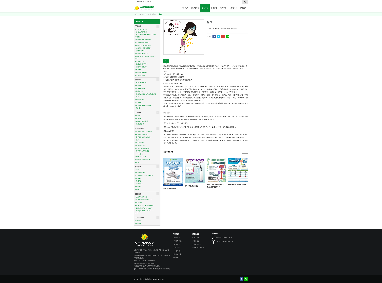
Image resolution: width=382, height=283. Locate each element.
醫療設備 (138, 194)
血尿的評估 (139, 154)
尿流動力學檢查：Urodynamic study (144, 212)
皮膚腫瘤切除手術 (141, 67)
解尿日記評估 (140, 142)
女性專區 (138, 112)
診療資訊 (214, 8)
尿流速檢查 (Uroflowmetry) (144, 208)
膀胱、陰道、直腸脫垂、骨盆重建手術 (145, 57)
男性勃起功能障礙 (141, 83)
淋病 (166, 60)
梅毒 (137, 189)
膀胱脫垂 (138, 118)
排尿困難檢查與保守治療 (143, 137)
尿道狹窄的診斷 (140, 145)
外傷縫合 (138, 220)
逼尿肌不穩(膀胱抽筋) (142, 148)
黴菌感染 (138, 186)
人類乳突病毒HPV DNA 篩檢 (144, 175)
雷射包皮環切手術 (191, 186)
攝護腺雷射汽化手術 (142, 64)
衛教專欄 (223, 8)
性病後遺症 (197, 244)
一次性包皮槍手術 (169, 188)
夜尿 (137, 162)
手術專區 (138, 26)
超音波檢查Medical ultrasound (144, 205)
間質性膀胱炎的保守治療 (143, 159)
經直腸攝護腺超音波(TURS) (144, 199)
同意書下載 (233, 8)
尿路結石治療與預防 (142, 134)
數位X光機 (139, 202)
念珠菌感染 (139, 184)
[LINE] (227, 36)
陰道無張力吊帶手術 (142, 53)
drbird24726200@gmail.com (225, 241)
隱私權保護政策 (198, 247)
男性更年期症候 (140, 88)
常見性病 (196, 241)
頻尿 (137, 140)
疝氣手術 (138, 69)
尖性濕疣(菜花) (140, 172)
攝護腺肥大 (139, 91)
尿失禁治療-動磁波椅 (142, 121)
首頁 (136, 14)
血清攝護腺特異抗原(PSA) (143, 105)
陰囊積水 (138, 102)
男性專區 (138, 80)
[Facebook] (241, 279)
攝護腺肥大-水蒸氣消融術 (143, 45)
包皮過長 (138, 85)
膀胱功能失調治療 (141, 156)
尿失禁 (138, 115)
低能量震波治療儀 (141, 197)
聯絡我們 (243, 8)
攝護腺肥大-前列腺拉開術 (237, 184)
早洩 (137, 97)
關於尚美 (185, 8)
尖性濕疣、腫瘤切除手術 (143, 48)
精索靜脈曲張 (140, 99)
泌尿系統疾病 (139, 128)
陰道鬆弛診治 (140, 124)
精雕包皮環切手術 (141, 72)
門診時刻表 (195, 8)
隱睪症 (138, 108)
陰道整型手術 (140, 61)
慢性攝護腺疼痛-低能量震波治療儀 (146, 94)
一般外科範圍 (139, 217)
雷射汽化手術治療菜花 (142, 42)
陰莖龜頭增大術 (140, 75)
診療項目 (205, 8)
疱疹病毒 (138, 178)
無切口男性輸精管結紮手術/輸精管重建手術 (145, 36)
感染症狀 (196, 237)
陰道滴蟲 (138, 181)
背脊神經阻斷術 (140, 51)
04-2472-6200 (147, 1)
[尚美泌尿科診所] (144, 7)
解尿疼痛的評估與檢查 (142, 151)
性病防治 (153, 14)
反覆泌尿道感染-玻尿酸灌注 (144, 131)
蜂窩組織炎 (139, 223)
